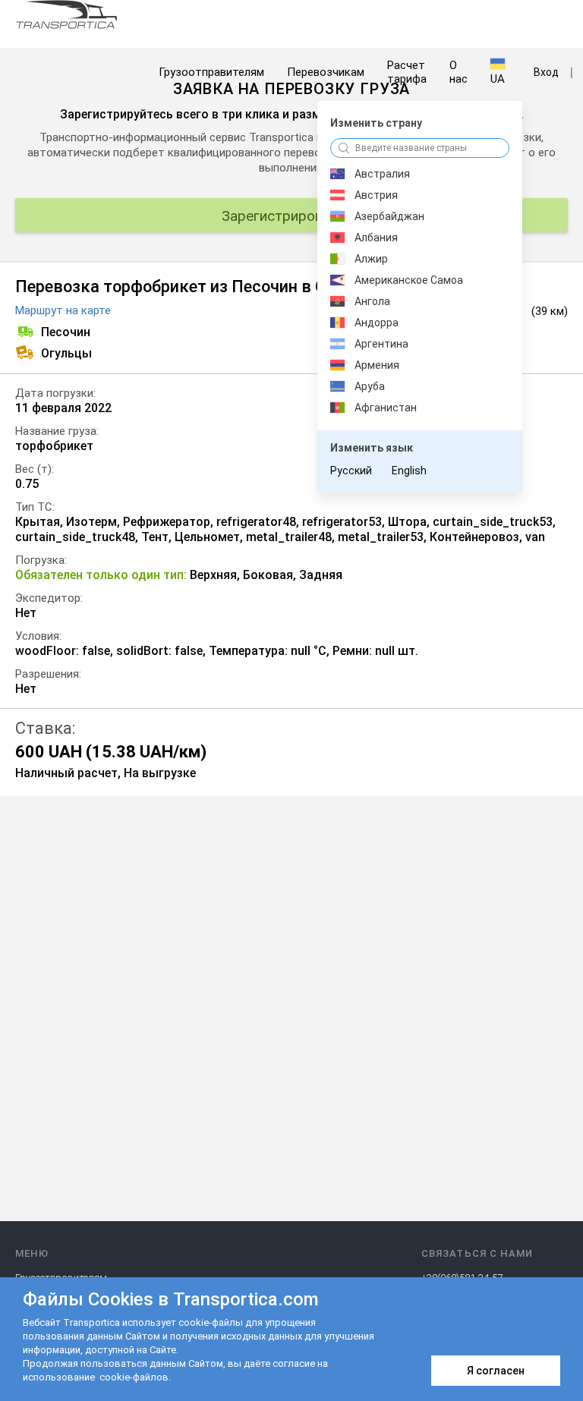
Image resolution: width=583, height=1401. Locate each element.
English (409, 470)
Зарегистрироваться (291, 216)
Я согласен (496, 1371)
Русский (351, 470)
